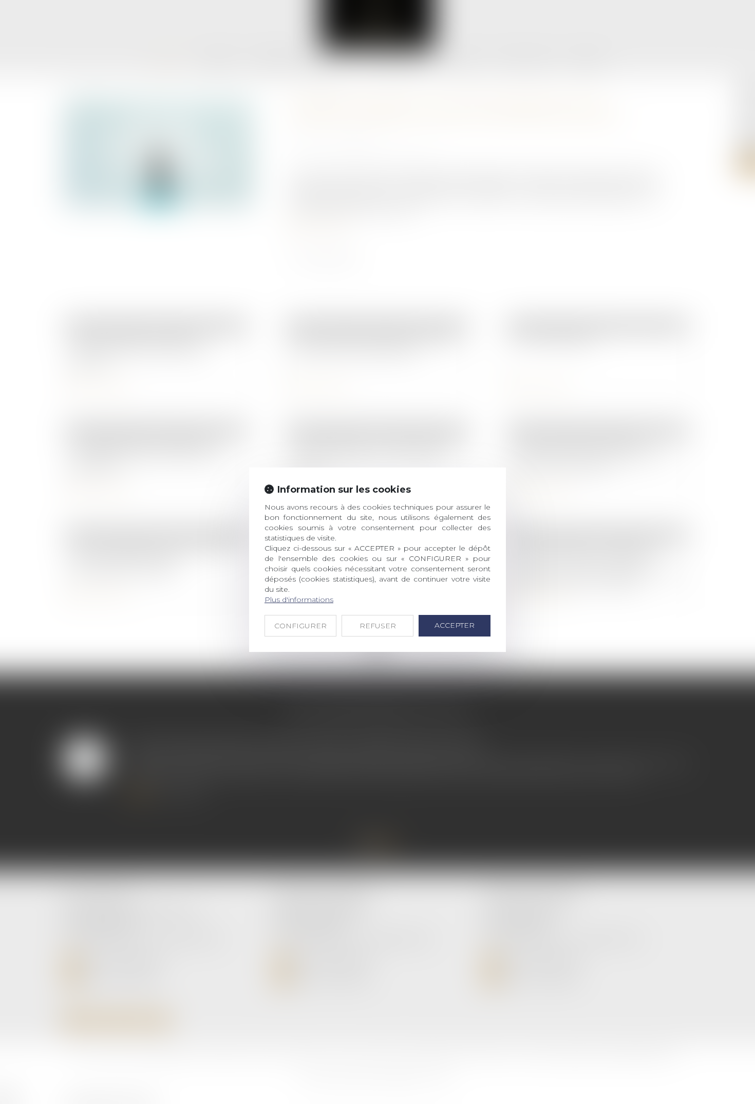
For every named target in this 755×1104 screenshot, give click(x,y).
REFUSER (378, 625)
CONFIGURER (300, 625)
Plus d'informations (299, 599)
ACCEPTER (455, 625)
